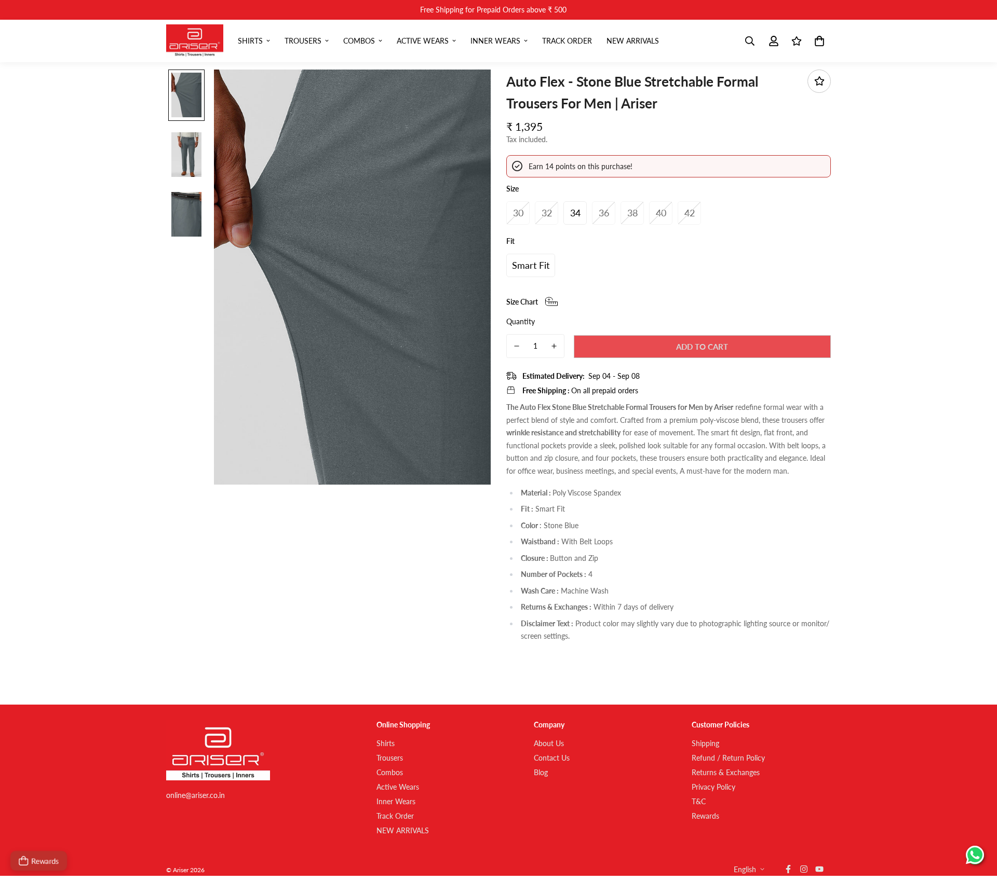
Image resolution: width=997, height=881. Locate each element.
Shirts (250, 40)
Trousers (303, 40)
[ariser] (194, 41)
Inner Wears (495, 40)
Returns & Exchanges (726, 772)
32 (547, 212)
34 (575, 212)
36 (604, 212)
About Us (549, 743)
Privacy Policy (713, 786)
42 (689, 212)
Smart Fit (530, 264)
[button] (817, 40)
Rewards (705, 815)
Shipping (705, 743)
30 (518, 212)
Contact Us (552, 757)
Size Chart (522, 301)
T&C (699, 801)
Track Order (567, 40)
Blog (541, 772)
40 (661, 212)
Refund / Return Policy (728, 757)
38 (632, 212)
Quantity (520, 320)
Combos (359, 40)
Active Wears (423, 40)
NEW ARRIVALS (633, 40)
